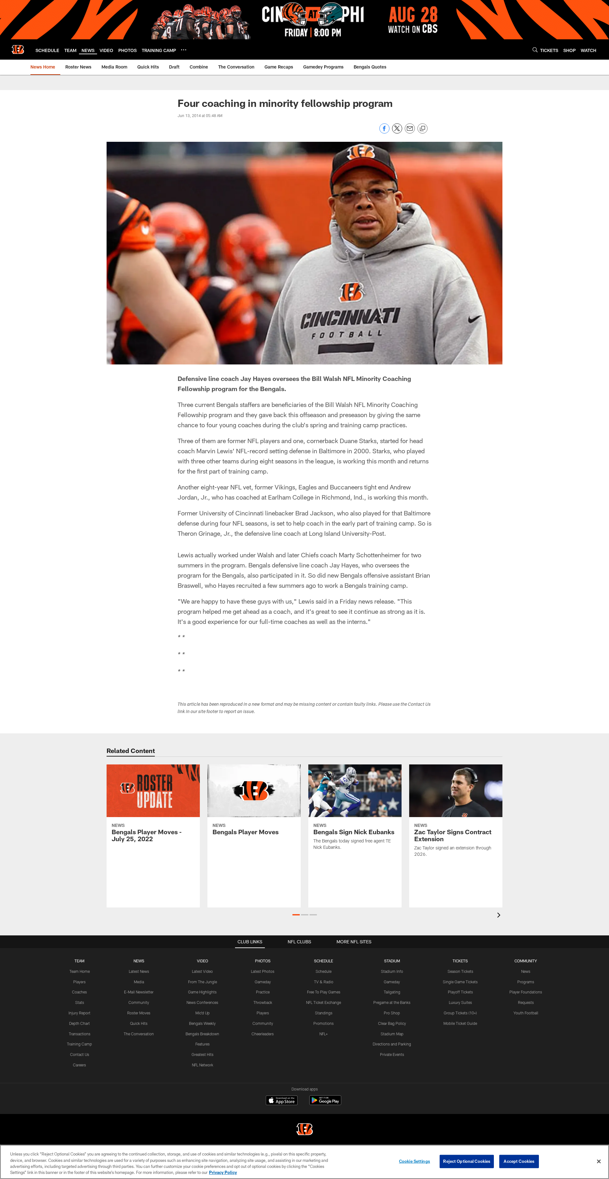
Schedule (323, 971)
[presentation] (499, 916)
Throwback (262, 1002)
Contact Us (79, 1054)
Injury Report (79, 1013)
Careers (79, 1065)
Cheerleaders (263, 1034)
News (525, 971)
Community (138, 1002)
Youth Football (526, 1013)
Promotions (323, 1023)
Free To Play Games (323, 992)
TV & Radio (323, 981)
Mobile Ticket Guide (460, 1023)
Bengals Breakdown (202, 1034)
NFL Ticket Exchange (323, 1002)
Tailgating (392, 992)
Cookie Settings (414, 1161)
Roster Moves (138, 1013)
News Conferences (202, 1002)
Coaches (79, 992)
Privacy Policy (223, 1172)
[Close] (599, 1161)
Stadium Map (392, 1034)
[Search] (535, 49)
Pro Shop (392, 1013)
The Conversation (139, 1034)
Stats (79, 1002)
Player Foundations (525, 992)
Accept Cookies (519, 1161)
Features (202, 1044)
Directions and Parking (392, 1044)
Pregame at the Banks (391, 1002)
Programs (525, 981)
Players (79, 981)
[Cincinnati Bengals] (304, 1130)
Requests (526, 1002)
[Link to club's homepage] (17, 49)
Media (139, 981)
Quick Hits (138, 1023)
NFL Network (202, 1065)
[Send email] (410, 131)
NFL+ (323, 1034)
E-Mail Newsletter (139, 992)
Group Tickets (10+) (460, 1013)
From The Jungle (202, 981)
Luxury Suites (460, 1002)
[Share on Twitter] (397, 131)
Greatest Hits (202, 1054)
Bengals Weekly (202, 1023)
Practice (263, 992)
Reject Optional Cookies (466, 1161)
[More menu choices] (183, 49)
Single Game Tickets (460, 981)
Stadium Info (392, 971)
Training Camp (79, 1044)
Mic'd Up (202, 1013)
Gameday (263, 981)
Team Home (79, 971)
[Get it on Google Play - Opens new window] (325, 1103)
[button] (296, 915)
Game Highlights (202, 992)
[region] (304, 1162)
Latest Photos (262, 971)
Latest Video (202, 971)
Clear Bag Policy (392, 1023)
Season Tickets (460, 971)
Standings (323, 1013)
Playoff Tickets (460, 992)
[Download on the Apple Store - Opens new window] (281, 1101)
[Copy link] (422, 128)
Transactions (79, 1034)
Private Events (392, 1054)
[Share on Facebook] (384, 131)
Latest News (139, 971)
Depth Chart (79, 1023)
